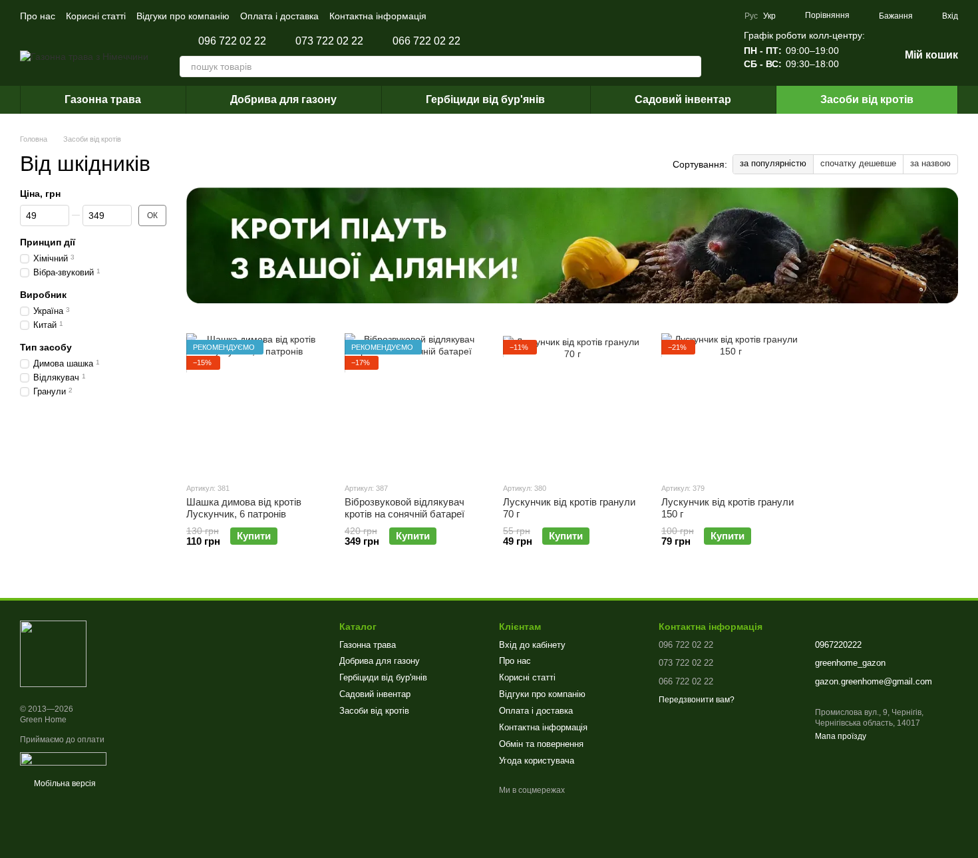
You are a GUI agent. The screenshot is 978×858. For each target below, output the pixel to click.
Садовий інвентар (683, 99)
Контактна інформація (377, 16)
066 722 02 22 (426, 41)
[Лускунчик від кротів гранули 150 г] (730, 402)
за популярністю (773, 163)
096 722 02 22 (232, 41)
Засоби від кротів (866, 99)
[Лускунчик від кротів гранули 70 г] (572, 402)
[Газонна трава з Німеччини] (53, 653)
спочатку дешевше (858, 163)
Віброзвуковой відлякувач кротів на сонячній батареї (404, 507)
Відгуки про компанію (183, 16)
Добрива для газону (283, 99)
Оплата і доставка (279, 16)
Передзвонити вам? (696, 699)
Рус (751, 16)
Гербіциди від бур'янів (485, 99)
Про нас (37, 16)
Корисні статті (96, 16)
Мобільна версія (64, 783)
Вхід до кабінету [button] (532, 645)
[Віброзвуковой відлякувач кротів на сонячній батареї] (414, 402)
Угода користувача (536, 761)
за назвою (930, 163)
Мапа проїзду (840, 736)
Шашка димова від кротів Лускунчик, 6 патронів (243, 507)
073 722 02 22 (329, 41)
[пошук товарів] (690, 66)
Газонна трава (103, 99)
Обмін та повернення (541, 744)
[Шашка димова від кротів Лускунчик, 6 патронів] (255, 402)
